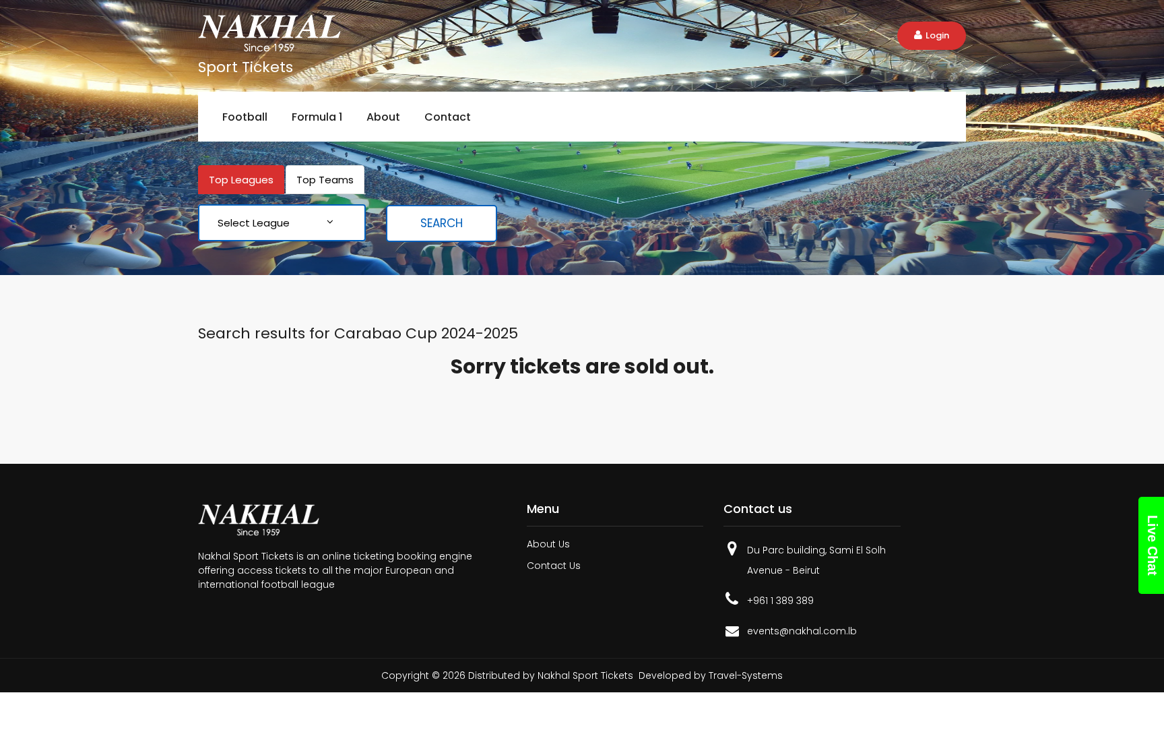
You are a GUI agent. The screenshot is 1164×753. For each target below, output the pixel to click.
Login (937, 35)
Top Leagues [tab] (241, 180)
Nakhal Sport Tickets (585, 675)
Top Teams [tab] (325, 180)
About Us (548, 544)
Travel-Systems (746, 675)
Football (244, 117)
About (383, 117)
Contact (447, 117)
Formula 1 (317, 117)
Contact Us (554, 565)
